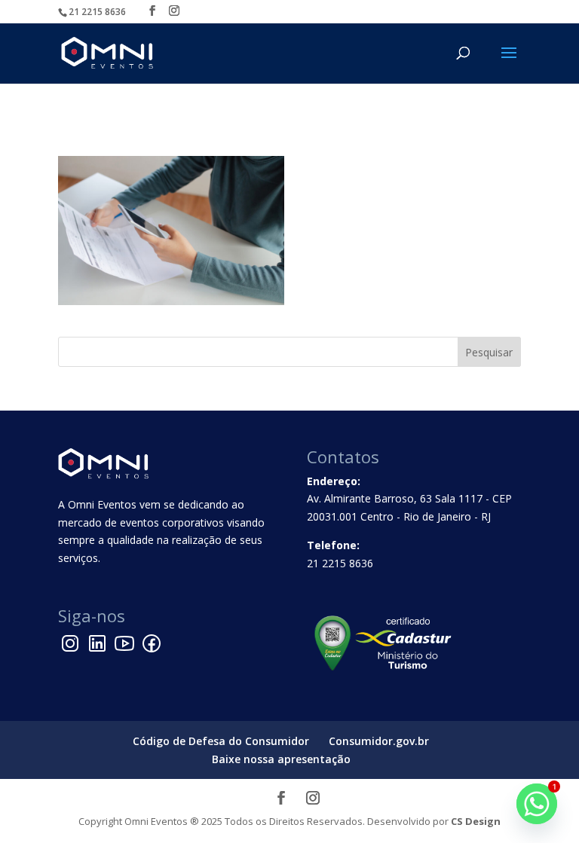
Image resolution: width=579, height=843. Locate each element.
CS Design (476, 821)
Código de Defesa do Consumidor (221, 741)
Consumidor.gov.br (379, 741)
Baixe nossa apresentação (281, 759)
